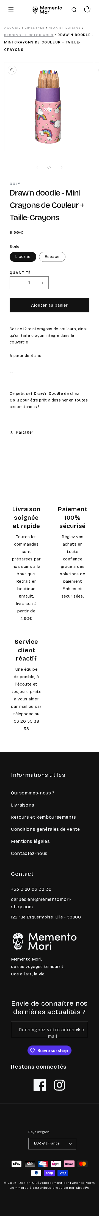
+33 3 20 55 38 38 (31, 889)
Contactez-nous (29, 853)
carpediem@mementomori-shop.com (41, 903)
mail (23, 706)
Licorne (23, 256)
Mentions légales (30, 841)
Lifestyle (35, 27)
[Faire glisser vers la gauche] (37, 167)
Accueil (12, 27)
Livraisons (22, 805)
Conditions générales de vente (45, 829)
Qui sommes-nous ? (32, 793)
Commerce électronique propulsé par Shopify (49, 1188)
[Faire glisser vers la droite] (62, 167)
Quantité (20, 273)
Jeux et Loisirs (65, 27)
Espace (52, 256)
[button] (11, 10)
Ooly (15, 184)
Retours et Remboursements (43, 817)
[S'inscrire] (78, 1029)
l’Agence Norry (82, 1183)
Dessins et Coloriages (29, 35)
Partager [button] (24, 432)
